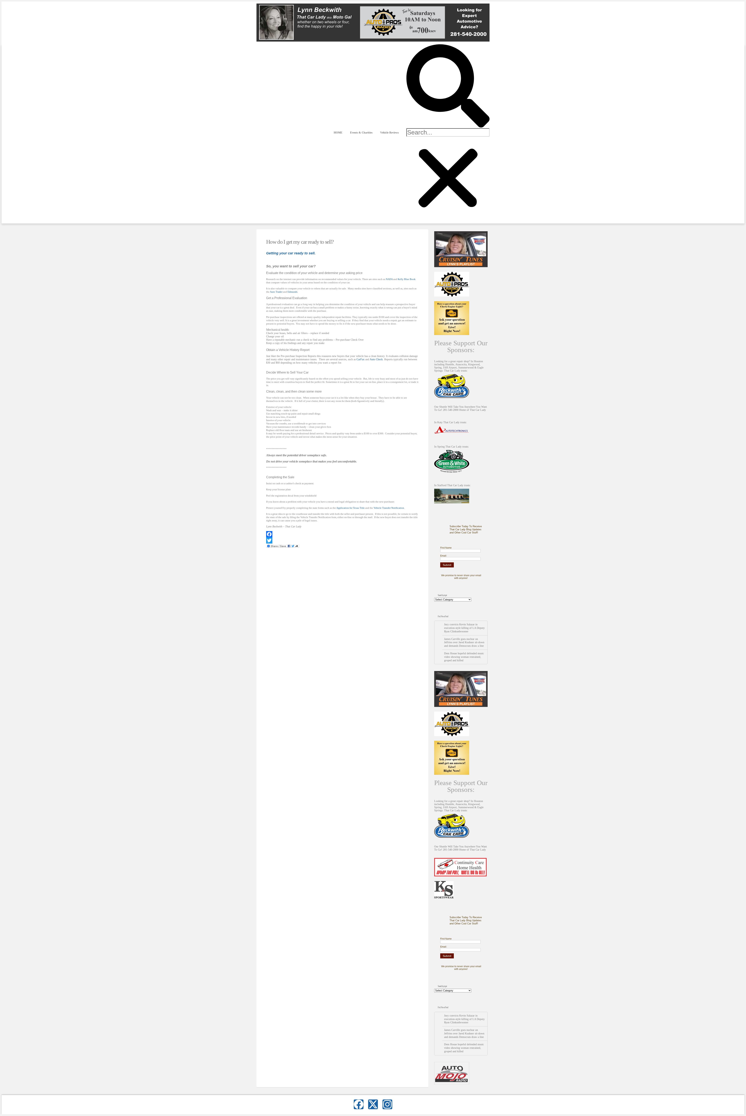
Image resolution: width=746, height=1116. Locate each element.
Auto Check (376, 359)
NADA (389, 279)
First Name (446, 547)
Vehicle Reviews (389, 132)
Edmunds (292, 291)
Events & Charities (361, 132)
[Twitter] (342, 540)
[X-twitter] (373, 1104)
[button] (448, 86)
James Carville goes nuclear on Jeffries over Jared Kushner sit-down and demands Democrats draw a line (464, 642)
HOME (338, 132)
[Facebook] (342, 534)
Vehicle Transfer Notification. (389, 507)
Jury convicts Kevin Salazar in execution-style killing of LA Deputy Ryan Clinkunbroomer (464, 628)
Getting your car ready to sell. (290, 253)
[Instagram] (387, 1104)
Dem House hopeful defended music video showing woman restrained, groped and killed (464, 657)
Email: (443, 555)
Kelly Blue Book (407, 279)
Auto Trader (276, 291)
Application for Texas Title (350, 507)
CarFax (360, 359)
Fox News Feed (443, 616)
